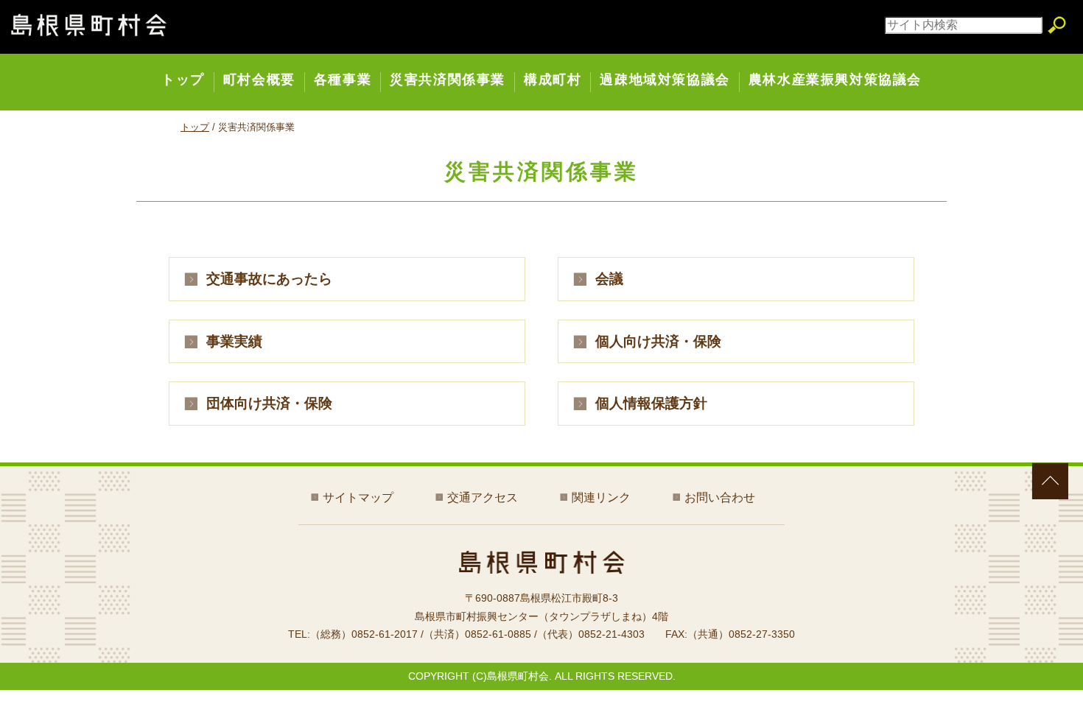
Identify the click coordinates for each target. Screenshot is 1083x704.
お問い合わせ (719, 497)
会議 (609, 278)
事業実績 (234, 341)
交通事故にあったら (269, 278)
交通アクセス (482, 497)
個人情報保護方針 (651, 403)
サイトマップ (358, 497)
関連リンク (601, 497)
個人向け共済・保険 (658, 341)
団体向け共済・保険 (269, 403)
